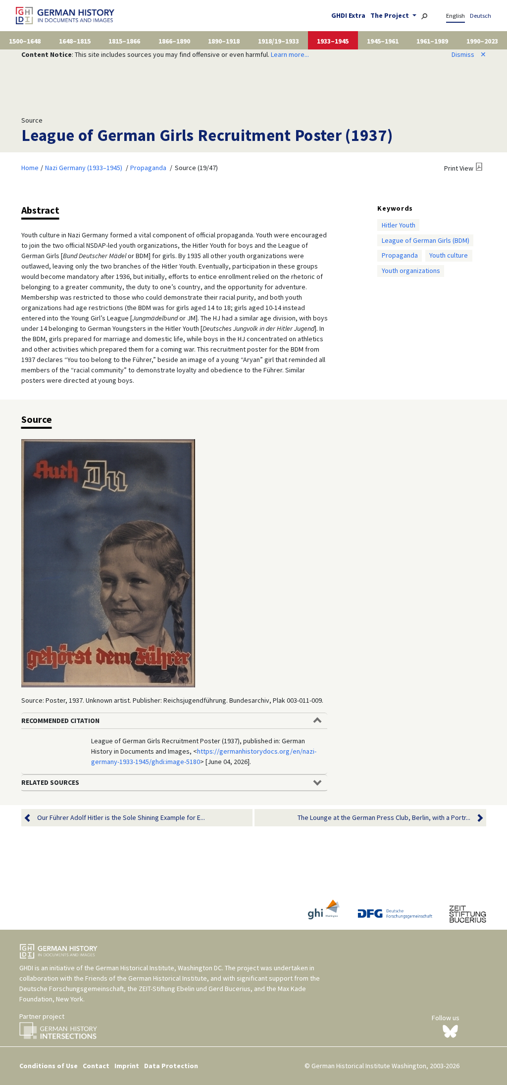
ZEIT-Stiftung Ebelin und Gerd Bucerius (195, 988)
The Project (390, 15)
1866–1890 (174, 41)
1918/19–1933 (278, 41)
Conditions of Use (48, 1065)
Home (30, 167)
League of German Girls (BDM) (425, 240)
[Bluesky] (450, 1030)
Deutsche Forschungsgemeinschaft (71, 988)
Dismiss (469, 54)
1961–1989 (432, 41)
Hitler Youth (398, 225)
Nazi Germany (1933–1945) (83, 167)
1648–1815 (75, 41)
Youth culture (448, 255)
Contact (96, 1065)
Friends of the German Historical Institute (146, 978)
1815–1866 (124, 41)
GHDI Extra (348, 15)
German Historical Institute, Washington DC (159, 967)
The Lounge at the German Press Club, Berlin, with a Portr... (384, 817)
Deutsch (480, 15)
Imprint (126, 1065)
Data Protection (171, 1065)
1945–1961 (383, 41)
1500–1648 (25, 41)
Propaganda (148, 167)
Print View (458, 168)
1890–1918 (224, 41)
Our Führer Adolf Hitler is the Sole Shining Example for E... (121, 817)
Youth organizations (411, 270)
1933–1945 (333, 41)
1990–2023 (482, 41)
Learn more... (290, 54)
